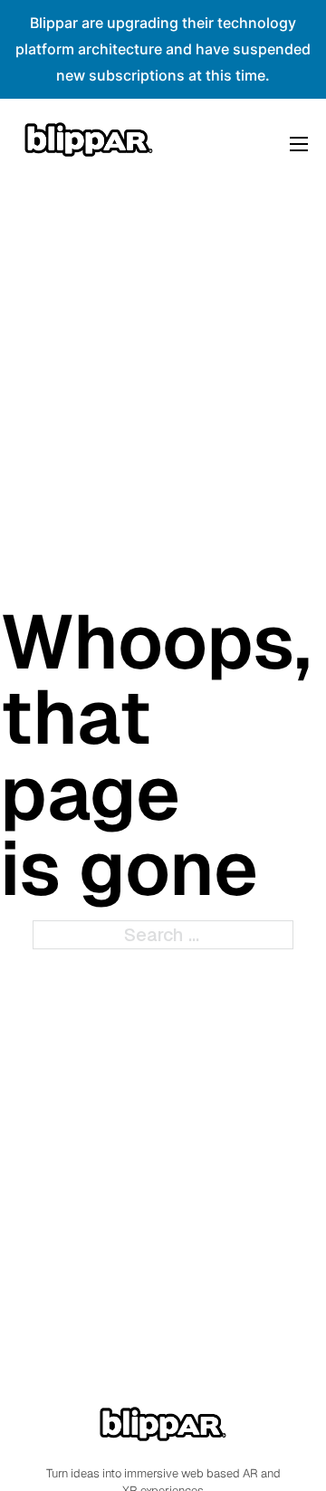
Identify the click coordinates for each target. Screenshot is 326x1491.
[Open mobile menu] (299, 144)
